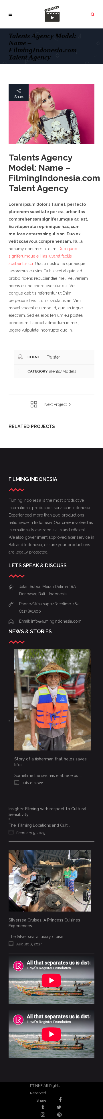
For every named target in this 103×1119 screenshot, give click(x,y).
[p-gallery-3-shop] (51, 114)
